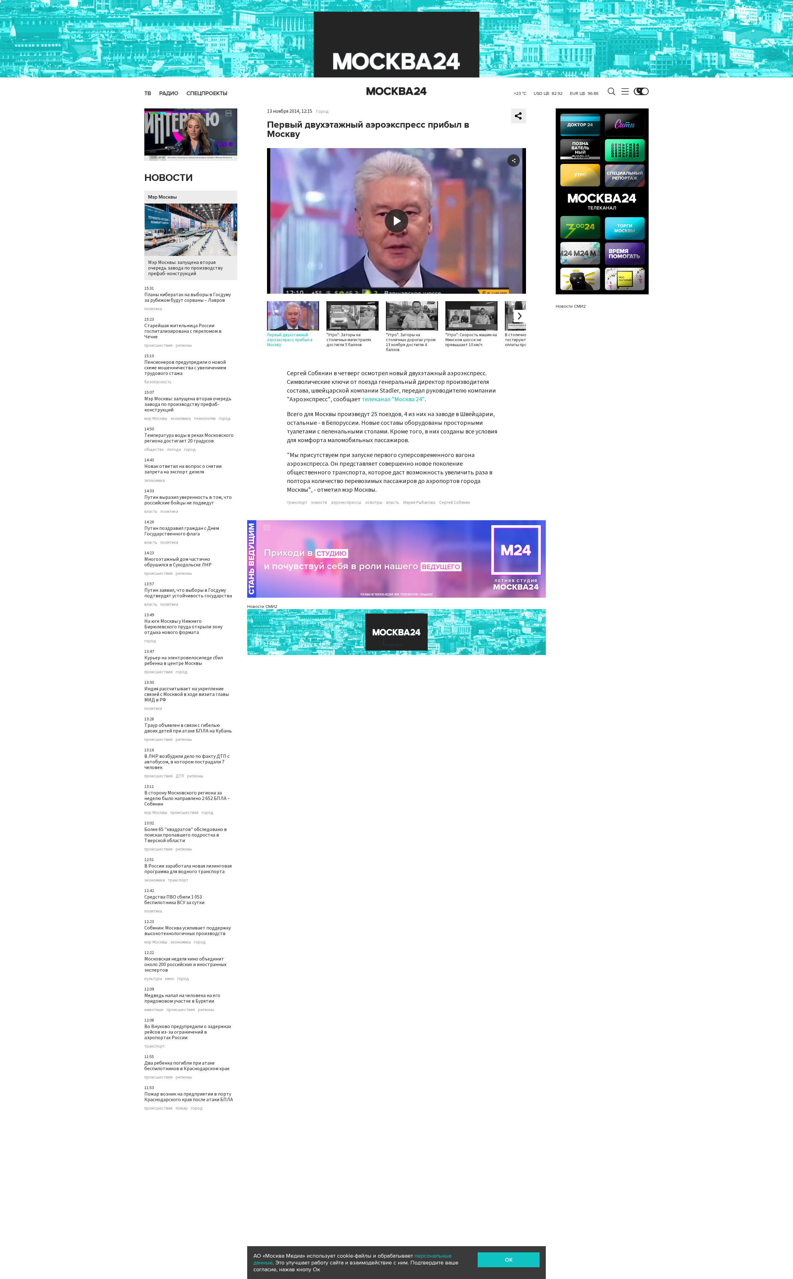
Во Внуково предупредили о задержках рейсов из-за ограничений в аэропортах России (187, 1032)
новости (319, 502)
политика (153, 309)
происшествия (158, 345)
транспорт (178, 880)
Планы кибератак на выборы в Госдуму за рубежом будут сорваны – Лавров (187, 297)
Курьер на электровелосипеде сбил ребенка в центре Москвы (183, 660)
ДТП (180, 776)
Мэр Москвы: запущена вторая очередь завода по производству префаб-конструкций (185, 268)
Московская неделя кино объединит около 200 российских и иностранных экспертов (185, 965)
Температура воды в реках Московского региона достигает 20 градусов (189, 438)
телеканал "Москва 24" (393, 399)
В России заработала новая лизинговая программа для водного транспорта (188, 869)
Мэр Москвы (162, 197)
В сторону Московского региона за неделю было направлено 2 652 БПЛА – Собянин (187, 798)
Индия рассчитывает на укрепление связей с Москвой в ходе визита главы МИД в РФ (186, 694)
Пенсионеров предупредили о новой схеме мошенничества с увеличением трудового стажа (185, 368)
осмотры (373, 502)
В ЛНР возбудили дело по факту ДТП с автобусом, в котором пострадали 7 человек (187, 762)
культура (153, 979)
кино (169, 979)
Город (322, 111)
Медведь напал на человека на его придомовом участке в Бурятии (182, 998)
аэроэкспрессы (346, 502)
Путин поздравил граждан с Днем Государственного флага (181, 531)
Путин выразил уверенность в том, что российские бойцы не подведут (188, 500)
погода (174, 449)
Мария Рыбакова (419, 502)
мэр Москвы (155, 418)
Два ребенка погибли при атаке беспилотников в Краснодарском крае (187, 1066)
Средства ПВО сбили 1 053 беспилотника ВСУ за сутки (174, 900)
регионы (184, 345)
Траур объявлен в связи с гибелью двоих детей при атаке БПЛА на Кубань (188, 728)
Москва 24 (396, 91)
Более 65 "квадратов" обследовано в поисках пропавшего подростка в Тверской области (185, 835)
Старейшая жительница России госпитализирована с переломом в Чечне (182, 331)
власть (150, 511)
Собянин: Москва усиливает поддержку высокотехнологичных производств (187, 931)
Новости (168, 178)
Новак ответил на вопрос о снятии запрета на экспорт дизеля (182, 469)
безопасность (158, 382)
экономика (180, 418)
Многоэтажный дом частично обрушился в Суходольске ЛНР (178, 562)
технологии (205, 418)
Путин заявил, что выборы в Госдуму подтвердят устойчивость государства (188, 593)
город (224, 418)
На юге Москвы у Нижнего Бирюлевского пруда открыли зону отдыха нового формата (183, 627)
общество (154, 449)
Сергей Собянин (454, 502)
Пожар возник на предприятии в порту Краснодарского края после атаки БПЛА (188, 1097)
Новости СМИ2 (262, 606)
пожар (182, 1108)
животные (154, 1010)
